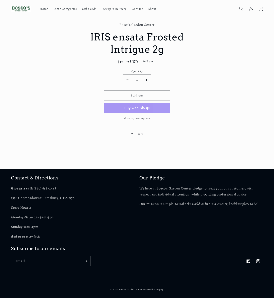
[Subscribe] (85, 261)
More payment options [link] (137, 118)
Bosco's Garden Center (130, 289)
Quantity (137, 71)
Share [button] (139, 134)
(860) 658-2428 (45, 188)
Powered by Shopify (153, 289)
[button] (241, 9)
